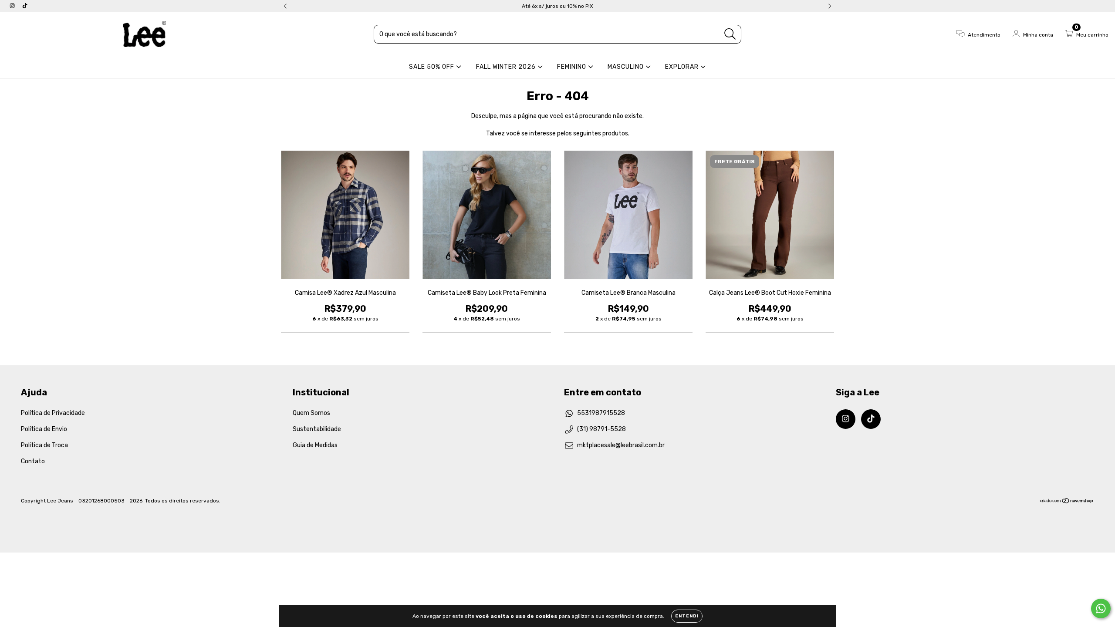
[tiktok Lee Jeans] (24, 6)
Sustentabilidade (317, 429)
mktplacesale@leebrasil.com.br (621, 445)
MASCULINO (626, 67)
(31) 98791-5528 (601, 429)
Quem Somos (311, 413)
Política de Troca (44, 445)
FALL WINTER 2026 (506, 67)
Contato (33, 461)
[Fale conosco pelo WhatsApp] (1101, 608)
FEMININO (572, 67)
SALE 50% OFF (432, 67)
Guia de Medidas (315, 445)
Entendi (687, 616)
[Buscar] (730, 34)
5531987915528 (601, 413)
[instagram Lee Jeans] (13, 6)
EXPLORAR (682, 67)
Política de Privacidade (53, 413)
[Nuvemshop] (1067, 502)
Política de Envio (44, 429)
